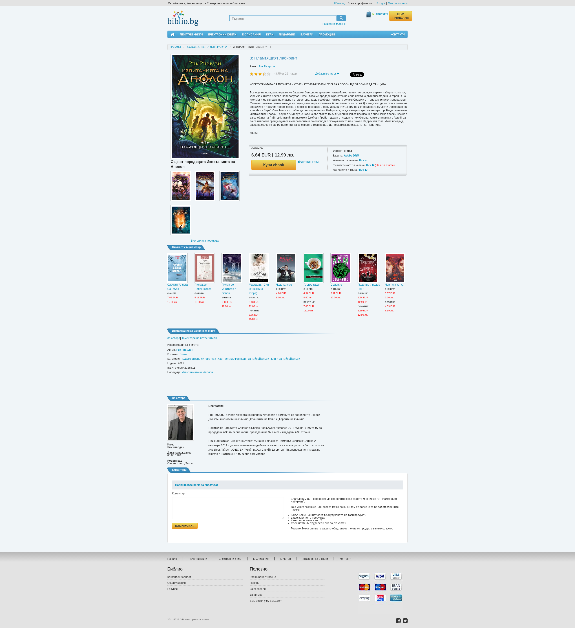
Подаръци (287, 34)
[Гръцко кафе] (313, 268)
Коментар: (178, 493)
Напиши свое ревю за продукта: (196, 485)
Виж (362, 160)
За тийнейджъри (258, 358)
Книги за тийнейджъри (285, 358)
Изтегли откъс (309, 161)
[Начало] (172, 34)
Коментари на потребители (199, 338)
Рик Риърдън (267, 66)
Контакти (398, 34)
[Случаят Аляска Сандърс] (177, 268)
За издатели (258, 589)
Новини (254, 582)
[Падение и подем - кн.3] (368, 268)
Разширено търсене (334, 23)
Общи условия (176, 582)
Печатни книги (191, 34)
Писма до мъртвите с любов (229, 289)
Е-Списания (251, 34)
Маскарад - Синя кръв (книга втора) (259, 289)
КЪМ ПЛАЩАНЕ (400, 16)
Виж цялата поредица (205, 240)
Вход (379, 3)
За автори (256, 594)
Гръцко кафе (311, 284)
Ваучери (307, 34)
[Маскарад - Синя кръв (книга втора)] (259, 268)
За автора (173, 338)
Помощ (340, 3)
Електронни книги (222, 34)
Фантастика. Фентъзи (232, 358)
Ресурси (172, 589)
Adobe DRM (351, 155)
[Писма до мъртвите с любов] (232, 268)
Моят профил (397, 3)
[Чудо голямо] (286, 268)
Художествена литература (207, 46)
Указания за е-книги (315, 558)
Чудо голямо (284, 284)
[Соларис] (341, 268)
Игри (270, 34)
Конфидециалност (179, 577)
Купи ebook (273, 165)
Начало (175, 46)
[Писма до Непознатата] (205, 268)
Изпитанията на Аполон (197, 372)
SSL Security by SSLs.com (266, 600)
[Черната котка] (395, 268)
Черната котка (394, 284)
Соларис (336, 284)
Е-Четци (285, 558)
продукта (380, 14)
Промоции (327, 34)
